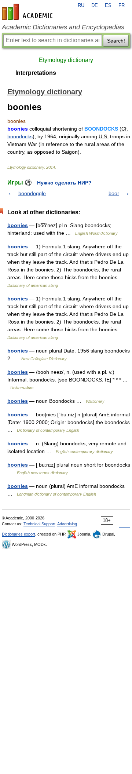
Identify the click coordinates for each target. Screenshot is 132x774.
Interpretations (35, 73)
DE (94, 5)
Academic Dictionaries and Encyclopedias (63, 27)
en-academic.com (28, 12)
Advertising (67, 524)
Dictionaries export (18, 534)
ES (108, 5)
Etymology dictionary (66, 60)
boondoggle (32, 193)
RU (81, 5)
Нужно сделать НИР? (64, 183)
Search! (116, 41)
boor (114, 193)
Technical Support (39, 524)
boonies (17, 225)
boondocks (20, 136)
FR (121, 5)
